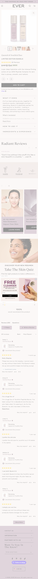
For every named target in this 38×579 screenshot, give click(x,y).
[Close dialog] (36, 279)
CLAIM (10, 295)
